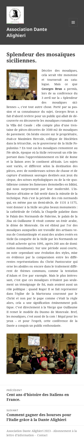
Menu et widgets (73, 26)
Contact (42, 435)
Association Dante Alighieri (27, 32)
